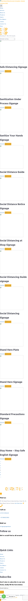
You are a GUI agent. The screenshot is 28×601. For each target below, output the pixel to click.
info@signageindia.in (5, 527)
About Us (2, 559)
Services (2, 557)
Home (1, 554)
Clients (2, 563)
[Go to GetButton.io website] (3, 599)
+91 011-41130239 (4, 513)
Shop (1, 572)
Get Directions (19, 503)
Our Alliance (3, 566)
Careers (2, 568)
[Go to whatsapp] (4, 596)
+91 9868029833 (4, 518)
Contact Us (3, 570)
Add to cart (8, 71)
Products (2, 561)
